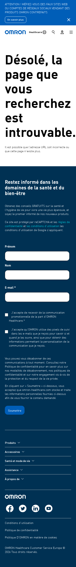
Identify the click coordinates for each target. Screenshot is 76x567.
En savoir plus (15, 19)
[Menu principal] (71, 32)
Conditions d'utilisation (19, 523)
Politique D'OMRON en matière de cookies (31, 537)
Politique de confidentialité (21, 530)
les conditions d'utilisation (43, 226)
